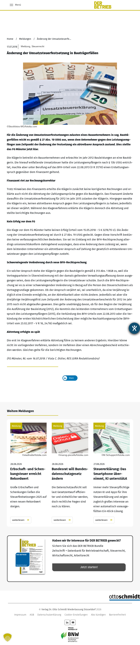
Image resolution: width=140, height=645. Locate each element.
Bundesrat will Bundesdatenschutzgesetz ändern (70, 473)
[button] (7, 637)
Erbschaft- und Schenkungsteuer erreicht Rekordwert (28, 473)
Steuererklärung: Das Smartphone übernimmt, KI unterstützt (111, 473)
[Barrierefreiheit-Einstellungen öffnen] (134, 328)
